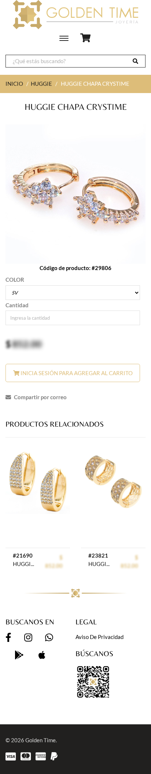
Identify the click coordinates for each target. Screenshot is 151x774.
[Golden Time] (75, 14)
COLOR (14, 279)
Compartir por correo (40, 397)
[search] (135, 61)
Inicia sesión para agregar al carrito (76, 373)
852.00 (27, 343)
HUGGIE (41, 83)
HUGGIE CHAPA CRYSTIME (25, 564)
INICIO (14, 83)
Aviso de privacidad (100, 637)
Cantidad (17, 305)
